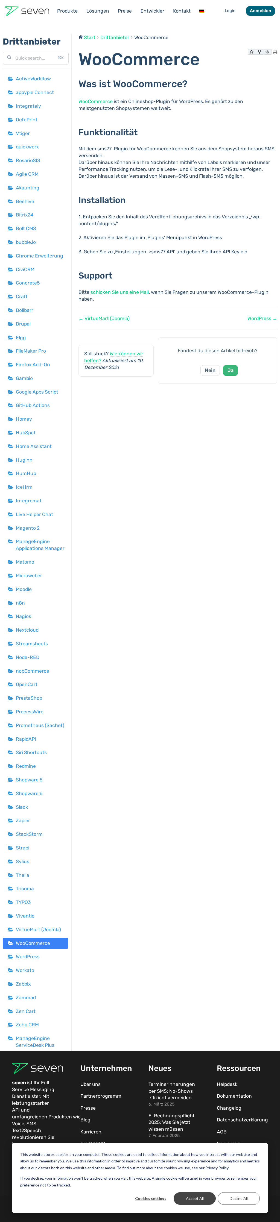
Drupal (23, 324)
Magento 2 (28, 528)
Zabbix (23, 984)
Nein (210, 370)
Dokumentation (234, 1096)
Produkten (60, 1117)
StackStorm (29, 834)
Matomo (25, 562)
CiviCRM (25, 269)
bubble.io (26, 242)
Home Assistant (34, 446)
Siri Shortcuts (31, 752)
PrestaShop (29, 698)
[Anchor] (193, 84)
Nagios (23, 616)
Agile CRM (27, 174)
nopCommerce (32, 671)
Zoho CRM (27, 1024)
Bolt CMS (26, 228)
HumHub (26, 473)
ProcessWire (29, 711)
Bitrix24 (24, 215)
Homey (24, 419)
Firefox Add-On (33, 364)
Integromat (29, 500)
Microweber (29, 575)
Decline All (239, 1198)
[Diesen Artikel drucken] (275, 52)
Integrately (28, 106)
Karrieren (90, 1132)
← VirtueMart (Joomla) (104, 318)
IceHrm (24, 487)
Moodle (24, 589)
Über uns (90, 1084)
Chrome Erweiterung (39, 256)
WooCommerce (33, 943)
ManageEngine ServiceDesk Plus (35, 1042)
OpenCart (26, 684)
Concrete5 (28, 283)
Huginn (24, 460)
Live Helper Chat (34, 514)
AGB (222, 1132)
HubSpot (26, 432)
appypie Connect (35, 92)
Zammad (26, 997)
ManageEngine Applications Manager (40, 545)
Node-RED (27, 657)
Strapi (22, 848)
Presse (88, 1108)
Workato (25, 970)
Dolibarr (24, 310)
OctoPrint (26, 119)
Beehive (25, 201)
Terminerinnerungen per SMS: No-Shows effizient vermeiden (171, 1091)
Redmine (26, 766)
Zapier (23, 820)
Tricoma (25, 888)
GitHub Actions (33, 405)
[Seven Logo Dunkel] (27, 11)
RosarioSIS (28, 160)
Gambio (24, 378)
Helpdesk (227, 1084)
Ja (231, 370)
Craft (22, 296)
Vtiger (23, 133)
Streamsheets (32, 643)
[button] (81, 11)
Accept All (195, 1198)
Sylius (22, 861)
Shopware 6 (29, 793)
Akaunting (27, 188)
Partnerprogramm (100, 1096)
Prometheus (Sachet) (40, 725)
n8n (20, 603)
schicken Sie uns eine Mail (120, 292)
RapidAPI (26, 739)
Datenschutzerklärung (242, 1120)
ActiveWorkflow (33, 78)
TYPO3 (23, 902)
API (16, 1110)
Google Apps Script (37, 392)
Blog (85, 1120)
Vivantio (25, 916)
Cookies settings (150, 1198)
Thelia (22, 875)
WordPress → (262, 318)
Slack (22, 807)
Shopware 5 (29, 780)
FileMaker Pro (31, 351)
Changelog (229, 1108)
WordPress (28, 956)
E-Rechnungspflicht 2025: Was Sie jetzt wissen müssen (171, 1122)
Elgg (21, 337)
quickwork (27, 147)
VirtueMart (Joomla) (38, 929)
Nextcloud (27, 630)
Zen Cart (26, 1011)
